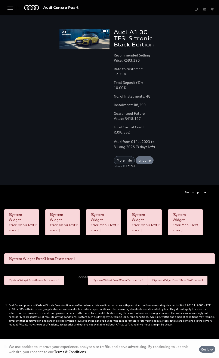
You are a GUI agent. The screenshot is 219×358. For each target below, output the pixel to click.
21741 (131, 166)
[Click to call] (196, 9)
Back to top (192, 192)
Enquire (144, 160)
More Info (124, 160)
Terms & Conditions (70, 352)
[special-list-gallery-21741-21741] (84, 39)
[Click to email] (205, 9)
